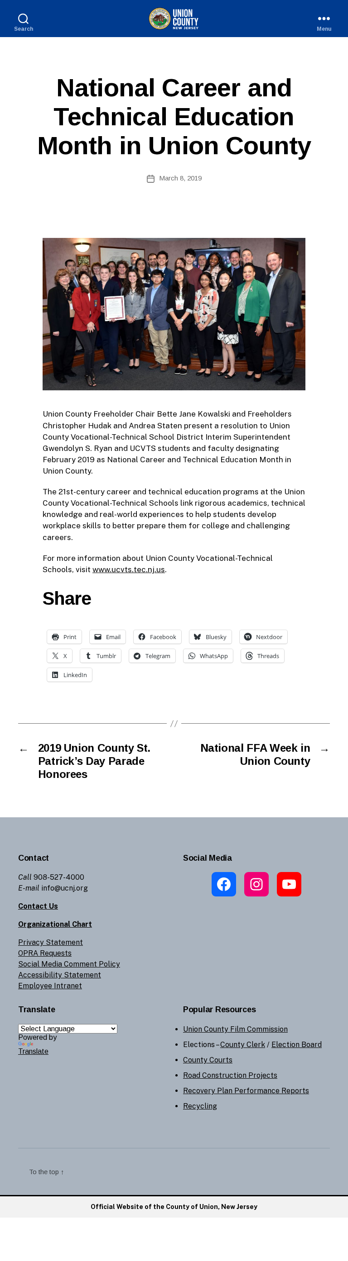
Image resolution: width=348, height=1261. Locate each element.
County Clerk (242, 1044)
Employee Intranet (50, 985)
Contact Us (38, 906)
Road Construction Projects (230, 1075)
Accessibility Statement (59, 975)
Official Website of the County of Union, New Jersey (174, 1206)
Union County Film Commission (235, 1029)
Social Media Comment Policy (69, 964)
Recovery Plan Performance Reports (246, 1090)
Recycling (200, 1106)
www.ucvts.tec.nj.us (128, 569)
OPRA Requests (45, 953)
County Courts (207, 1060)
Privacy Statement (50, 942)
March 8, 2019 (180, 178)
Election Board (296, 1044)
